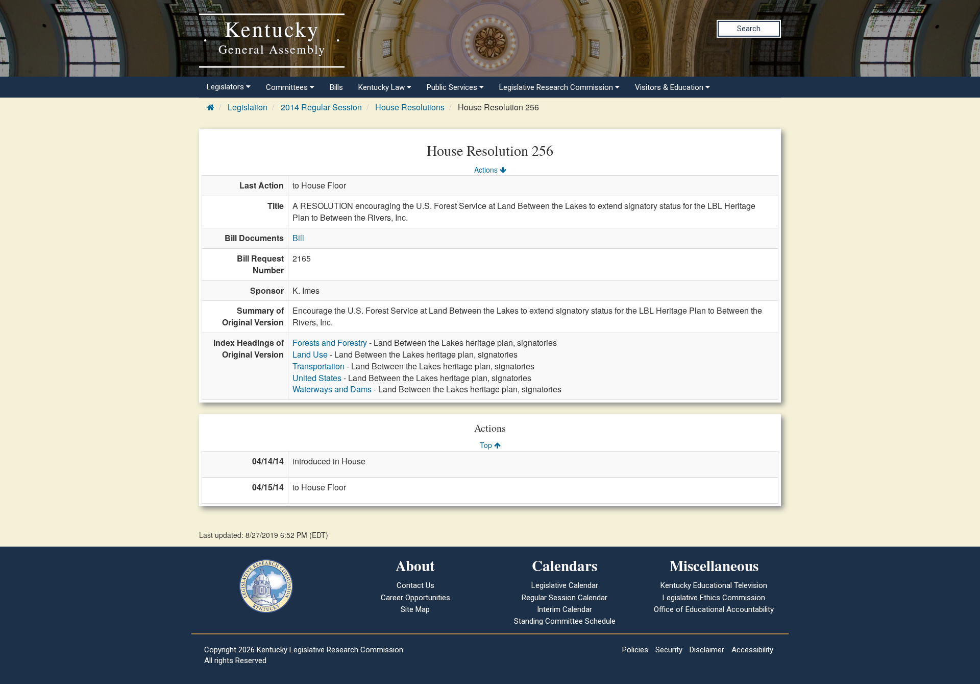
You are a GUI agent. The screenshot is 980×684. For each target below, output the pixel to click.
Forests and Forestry (329, 342)
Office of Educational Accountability (714, 609)
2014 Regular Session (321, 107)
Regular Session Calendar (564, 597)
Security (668, 649)
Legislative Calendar (564, 585)
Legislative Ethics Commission (714, 597)
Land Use (310, 354)
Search (749, 28)
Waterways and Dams (332, 389)
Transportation (318, 366)
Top (487, 445)
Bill (298, 238)
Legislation (247, 107)
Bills (336, 87)
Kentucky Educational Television (713, 585)
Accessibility (752, 649)
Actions (487, 169)
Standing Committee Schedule (565, 621)
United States (316, 378)
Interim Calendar (564, 609)
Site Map (415, 609)
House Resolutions (410, 107)
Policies (635, 649)
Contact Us (415, 585)
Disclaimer (707, 649)
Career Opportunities (415, 597)
